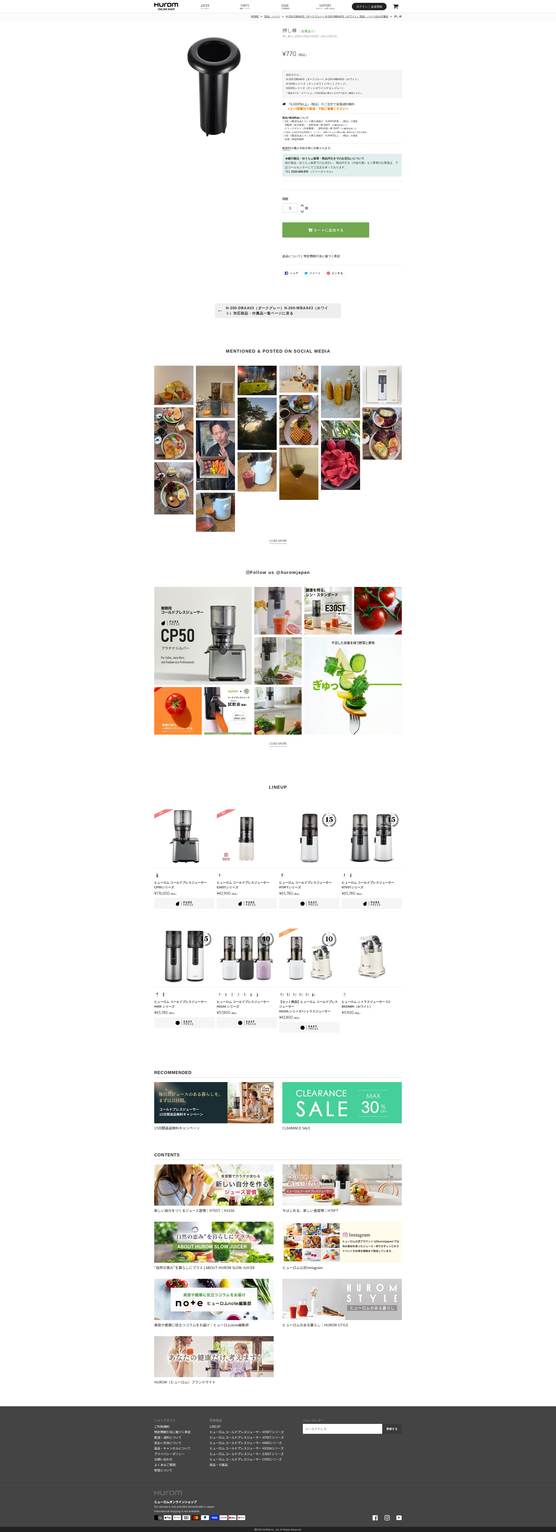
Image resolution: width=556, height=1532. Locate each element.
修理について (163, 1470)
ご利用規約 (161, 1426)
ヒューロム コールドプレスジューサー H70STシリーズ (247, 1437)
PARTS (245, 6)
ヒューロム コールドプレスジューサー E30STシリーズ (247, 1454)
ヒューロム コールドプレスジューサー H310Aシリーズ (247, 1448)
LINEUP (215, 1426)
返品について (291, 256)
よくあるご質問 (164, 1465)
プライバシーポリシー (169, 1454)
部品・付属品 (219, 1465)
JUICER (204, 6)
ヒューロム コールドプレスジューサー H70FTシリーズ (247, 1432)
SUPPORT (325, 6)
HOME (255, 16)
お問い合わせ (163, 1459)
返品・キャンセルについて (172, 1448)
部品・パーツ (272, 16)
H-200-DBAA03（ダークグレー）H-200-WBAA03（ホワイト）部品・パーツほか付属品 (337, 16)
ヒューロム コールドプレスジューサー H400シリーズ (246, 1443)
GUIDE (285, 6)
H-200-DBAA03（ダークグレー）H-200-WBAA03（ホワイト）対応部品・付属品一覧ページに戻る (277, 310)
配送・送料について (168, 1437)
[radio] (157, 875)
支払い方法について (168, 1443)
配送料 (286, 148)
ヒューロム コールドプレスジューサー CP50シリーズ (246, 1459)
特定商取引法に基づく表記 (322, 256)
